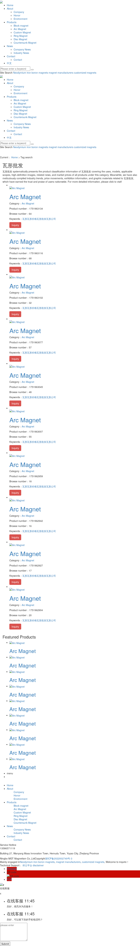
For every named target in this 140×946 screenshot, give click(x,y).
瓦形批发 (41, 218)
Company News (22, 49)
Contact (11, 56)
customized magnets (84, 72)
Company (19, 12)
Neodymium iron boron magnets (30, 72)
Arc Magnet (20, 29)
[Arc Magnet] (17, 187)
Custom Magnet (22, 32)
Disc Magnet (20, 39)
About (10, 8)
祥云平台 (27, 865)
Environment (20, 18)
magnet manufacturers (60, 72)
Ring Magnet (20, 35)
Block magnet (21, 25)
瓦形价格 (32, 218)
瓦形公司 (51, 218)
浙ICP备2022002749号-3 (58, 858)
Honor (17, 15)
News (10, 46)
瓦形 (24, 218)
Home (10, 5)
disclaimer (38, 865)
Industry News (21, 53)
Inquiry (15, 225)
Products (11, 22)
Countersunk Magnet (25, 42)
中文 (9, 63)
